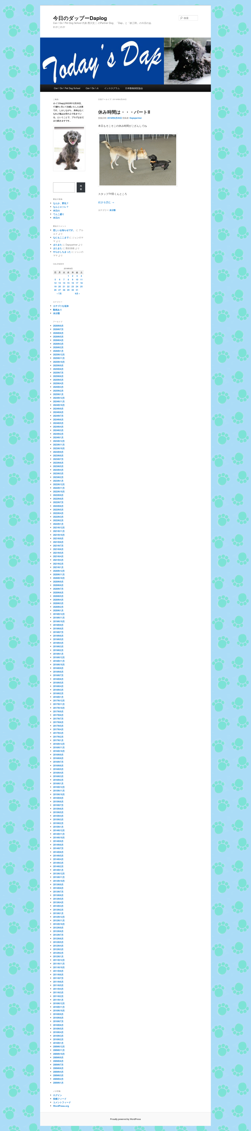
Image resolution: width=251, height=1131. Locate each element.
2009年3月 (58, 1075)
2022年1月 (58, 523)
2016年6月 (58, 765)
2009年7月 (58, 1064)
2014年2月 (58, 866)
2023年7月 (58, 459)
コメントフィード (62, 1102)
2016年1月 (58, 783)
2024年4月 (58, 426)
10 (77, 279)
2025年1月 (58, 394)
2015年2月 (58, 823)
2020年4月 (58, 599)
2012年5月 (58, 942)
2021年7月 (58, 545)
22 (68, 286)
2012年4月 (58, 945)
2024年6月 (58, 419)
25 (81, 286)
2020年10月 (59, 578)
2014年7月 (58, 848)
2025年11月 (59, 358)
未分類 (112, 210)
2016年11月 (59, 747)
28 (64, 289)
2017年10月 (59, 707)
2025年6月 (58, 376)
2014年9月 (58, 841)
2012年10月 (59, 924)
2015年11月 (59, 790)
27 (59, 289)
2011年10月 (59, 967)
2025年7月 (58, 372)
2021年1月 (58, 567)
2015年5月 (58, 812)
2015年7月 (58, 805)
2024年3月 (58, 430)
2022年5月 (58, 509)
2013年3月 (58, 905)
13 (59, 282)
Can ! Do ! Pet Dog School (67, 88)
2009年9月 (58, 1057)
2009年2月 (58, 1078)
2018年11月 (59, 660)
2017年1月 (58, 740)
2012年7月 (58, 934)
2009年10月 (59, 1053)
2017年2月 (58, 736)
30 (73, 289)
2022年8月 (58, 498)
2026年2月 (58, 347)
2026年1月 (58, 350)
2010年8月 (58, 1017)
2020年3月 (58, 603)
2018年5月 (58, 682)
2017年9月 (58, 711)
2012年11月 (59, 920)
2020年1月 (58, 610)
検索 (81, 187)
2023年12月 (59, 441)
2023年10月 (59, 448)
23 (73, 286)
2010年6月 (58, 1025)
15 (68, 282)
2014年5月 (58, 855)
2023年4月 (58, 469)
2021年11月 (59, 531)
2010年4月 (58, 1032)
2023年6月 (58, 462)
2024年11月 (59, 401)
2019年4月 (58, 642)
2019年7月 (58, 632)
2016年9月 (58, 754)
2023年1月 (58, 480)
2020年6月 (58, 592)
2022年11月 (59, 487)
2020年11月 (59, 574)
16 (73, 282)
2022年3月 (58, 516)
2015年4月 (58, 815)
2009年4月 (58, 1071)
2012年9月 (58, 927)
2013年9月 (58, 884)
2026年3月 (58, 343)
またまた (57, 244)
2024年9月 (58, 408)
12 (55, 282)
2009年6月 (58, 1068)
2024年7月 (58, 415)
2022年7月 (58, 502)
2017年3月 (58, 732)
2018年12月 (59, 657)
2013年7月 (58, 891)
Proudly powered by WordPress (125, 1119)
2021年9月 (58, 538)
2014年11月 (59, 833)
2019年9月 (58, 624)
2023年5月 (58, 466)
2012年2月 (58, 952)
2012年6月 (58, 938)
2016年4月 (58, 772)
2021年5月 (58, 552)
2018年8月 (58, 671)
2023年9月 (58, 451)
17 (77, 282)
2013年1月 (58, 913)
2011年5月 (58, 985)
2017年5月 (58, 725)
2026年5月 (58, 336)
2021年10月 (59, 534)
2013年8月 (58, 888)
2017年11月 (59, 704)
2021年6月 (58, 549)
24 (77, 286)
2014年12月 (59, 830)
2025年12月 (59, 354)
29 (68, 289)
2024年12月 (59, 397)
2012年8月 (58, 931)
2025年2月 (58, 390)
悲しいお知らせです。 (64, 230)
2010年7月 (58, 1021)
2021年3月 (58, 559)
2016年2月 (58, 779)
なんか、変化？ (61, 203)
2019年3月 (58, 646)
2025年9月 (58, 365)
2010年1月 (58, 1042)
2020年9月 (58, 581)
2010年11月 (59, 1006)
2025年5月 (58, 379)
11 (81, 279)
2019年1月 (58, 653)
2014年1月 (58, 869)
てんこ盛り (58, 214)
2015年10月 (59, 794)
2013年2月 (58, 909)
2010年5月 (58, 1028)
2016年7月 (58, 761)
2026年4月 (58, 340)
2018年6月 (58, 679)
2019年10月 (59, 621)
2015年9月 (58, 797)
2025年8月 (58, 369)
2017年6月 (58, 722)
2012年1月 (58, 956)
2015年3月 (58, 819)
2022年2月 (58, 520)
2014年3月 (58, 862)
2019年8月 (58, 628)
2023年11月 (59, 444)
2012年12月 (59, 916)
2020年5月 (58, 596)
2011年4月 (58, 988)
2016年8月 (58, 758)
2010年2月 (58, 1039)
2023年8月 (58, 455)
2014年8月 (58, 844)
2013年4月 (58, 902)
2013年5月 (58, 898)
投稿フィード (59, 1098)
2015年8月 (58, 801)
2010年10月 (59, 1010)
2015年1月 (58, 826)
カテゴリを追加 (61, 305)
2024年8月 (58, 412)
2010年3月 (58, 1035)
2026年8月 (58, 325)
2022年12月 (59, 484)
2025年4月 (58, 383)
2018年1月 (58, 696)
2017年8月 (58, 715)
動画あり (57, 309)
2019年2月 (58, 650)
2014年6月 (58, 852)
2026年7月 (58, 329)
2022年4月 (58, 513)
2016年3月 (58, 776)
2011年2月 (58, 996)
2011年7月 (58, 978)
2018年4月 (58, 686)
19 (55, 286)
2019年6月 (58, 635)
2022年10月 (59, 491)
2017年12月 (59, 700)
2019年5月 (58, 639)
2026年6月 (58, 333)
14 (64, 282)
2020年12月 (59, 570)
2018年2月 (58, 693)
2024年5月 (58, 423)
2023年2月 (58, 477)
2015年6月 (58, 808)
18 (81, 282)
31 (77, 289)
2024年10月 (59, 405)
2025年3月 (58, 386)
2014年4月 (58, 859)
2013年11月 (59, 877)
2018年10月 (59, 664)
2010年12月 (59, 1003)
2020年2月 (58, 606)
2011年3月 (58, 992)
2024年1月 (58, 437)
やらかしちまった (62, 251)
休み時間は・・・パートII (124, 112)
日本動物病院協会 (134, 88)
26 (55, 289)
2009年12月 (59, 1046)
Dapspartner (136, 117)
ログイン (57, 1095)
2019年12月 (59, 614)
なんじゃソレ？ (61, 206)
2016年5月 (58, 769)
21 (64, 286)
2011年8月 (58, 974)
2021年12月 (59, 527)
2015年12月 (59, 787)
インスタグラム (112, 88)
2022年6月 (58, 506)
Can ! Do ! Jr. (92, 88)
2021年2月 (58, 563)
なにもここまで (61, 237)
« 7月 (59, 293)
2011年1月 (58, 999)
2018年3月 (58, 689)
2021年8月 (58, 542)
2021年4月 (58, 556)
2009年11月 (59, 1050)
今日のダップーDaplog (80, 17)
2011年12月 (59, 960)
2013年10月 (59, 880)
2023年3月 (58, 473)
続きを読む (106, 202)
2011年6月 (58, 981)
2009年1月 (58, 1082)
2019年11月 (59, 617)
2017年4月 (58, 729)
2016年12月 (59, 743)
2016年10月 (59, 751)
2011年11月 (59, 963)
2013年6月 (58, 895)
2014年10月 (59, 837)
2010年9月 (58, 1014)
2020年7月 (58, 588)
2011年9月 (58, 970)
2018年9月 (58, 668)
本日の (56, 210)
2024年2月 (58, 433)
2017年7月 (58, 718)
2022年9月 (58, 495)
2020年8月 (58, 585)
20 (59, 286)
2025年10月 (59, 361)
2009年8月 (58, 1061)
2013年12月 (59, 873)
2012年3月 (58, 949)
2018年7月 (58, 675)
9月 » (77, 293)
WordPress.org (61, 1105)
